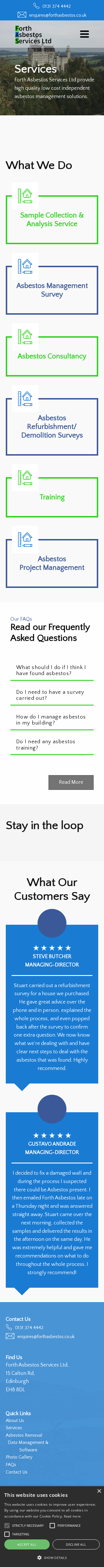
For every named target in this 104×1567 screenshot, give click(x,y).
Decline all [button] (76, 1544)
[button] (84, 34)
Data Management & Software (28, 1446)
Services (14, 1427)
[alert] (52, 1526)
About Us (15, 1420)
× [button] (99, 1491)
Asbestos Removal (24, 1435)
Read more (72, 1516)
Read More (71, 782)
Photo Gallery (19, 1457)
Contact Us (16, 1472)
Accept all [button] (26, 1544)
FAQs (11, 1464)
